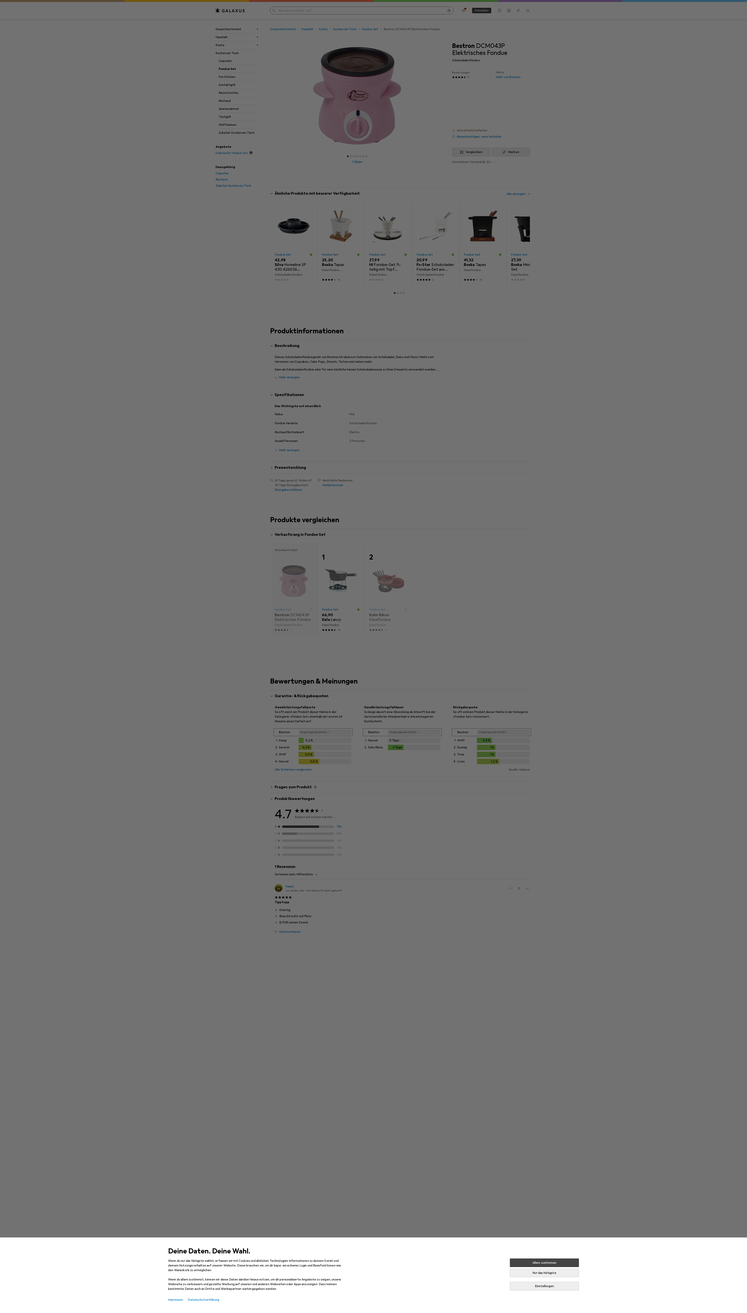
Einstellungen (544, 1286)
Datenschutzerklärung (203, 1300)
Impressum (175, 1300)
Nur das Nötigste (544, 1273)
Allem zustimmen (544, 1263)
